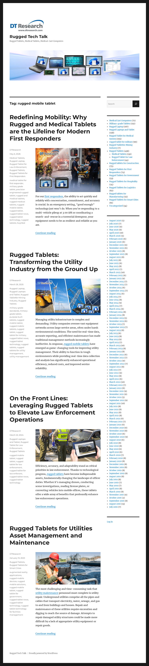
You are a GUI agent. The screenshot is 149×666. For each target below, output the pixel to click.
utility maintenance (47, 592)
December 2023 (116, 318)
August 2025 (115, 257)
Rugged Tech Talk (29, 36)
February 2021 (115, 421)
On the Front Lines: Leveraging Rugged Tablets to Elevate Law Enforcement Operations (52, 409)
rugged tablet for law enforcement (16, 464)
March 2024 (114, 309)
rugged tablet (16, 211)
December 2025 (116, 245)
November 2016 (116, 495)
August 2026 (115, 220)
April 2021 (114, 415)
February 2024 (116, 312)
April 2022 (114, 379)
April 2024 (114, 306)
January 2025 (115, 278)
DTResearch (15, 150)
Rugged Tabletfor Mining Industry (19, 297)
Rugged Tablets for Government (124, 175)
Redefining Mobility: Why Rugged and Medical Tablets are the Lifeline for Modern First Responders (53, 128)
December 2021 (116, 391)
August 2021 (115, 403)
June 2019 (113, 482)
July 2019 (113, 479)
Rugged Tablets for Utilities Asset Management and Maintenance (51, 535)
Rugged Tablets (17, 170)
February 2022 (116, 385)
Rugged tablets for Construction (124, 163)
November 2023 (116, 321)
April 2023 (114, 342)
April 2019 (114, 488)
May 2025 (113, 266)
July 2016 (113, 507)
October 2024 (115, 287)
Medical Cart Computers (120, 120)
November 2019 (116, 467)
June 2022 (114, 373)
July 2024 (113, 297)
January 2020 (115, 461)
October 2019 (115, 470)
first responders (54, 196)
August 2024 (115, 294)
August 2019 (115, 476)
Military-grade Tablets (119, 123)
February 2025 (116, 275)
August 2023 (115, 330)
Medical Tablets (17, 158)
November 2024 (116, 284)
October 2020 (115, 434)
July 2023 (113, 333)
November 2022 (116, 357)
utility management (19, 356)
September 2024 (116, 290)
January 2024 (115, 315)
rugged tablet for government (16, 593)
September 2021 (116, 400)
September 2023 (116, 327)
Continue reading (46, 232)
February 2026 (116, 239)
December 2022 (116, 354)
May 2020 (113, 449)
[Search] (135, 103)
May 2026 (113, 230)
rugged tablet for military (120, 142)
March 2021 (114, 418)
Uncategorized (116, 206)
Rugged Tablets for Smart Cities (123, 200)
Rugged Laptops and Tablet (121, 130)
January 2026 (115, 242)
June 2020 (114, 446)
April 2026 (114, 233)
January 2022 (115, 388)
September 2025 (116, 254)
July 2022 (113, 370)
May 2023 (113, 339)
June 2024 (114, 300)
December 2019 (116, 464)
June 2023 (113, 336)
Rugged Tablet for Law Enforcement (19, 445)
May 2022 (113, 376)
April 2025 (114, 269)
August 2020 (115, 440)
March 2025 (114, 272)
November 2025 (116, 248)
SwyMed (21, 223)
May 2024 (113, 303)
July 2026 (113, 223)
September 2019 (116, 473)
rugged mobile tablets (76, 343)
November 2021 (116, 394)
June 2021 (113, 409)
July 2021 (113, 406)
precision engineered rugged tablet (19, 192)
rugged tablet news (19, 214)
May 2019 (113, 485)
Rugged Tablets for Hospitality (123, 181)
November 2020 (116, 431)
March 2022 (114, 382)
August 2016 (115, 504)
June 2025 (114, 263)
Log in (110, 522)
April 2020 (114, 452)
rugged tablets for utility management (17, 350)
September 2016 (116, 501)
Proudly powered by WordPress (43, 653)
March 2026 (115, 236)
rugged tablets (55, 474)
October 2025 (115, 251)
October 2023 (115, 324)
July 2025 (113, 260)
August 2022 (115, 367)
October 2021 (115, 397)
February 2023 (116, 348)
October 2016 (115, 498)
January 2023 (115, 351)
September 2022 (116, 364)
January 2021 (115, 425)
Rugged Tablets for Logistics (122, 187)
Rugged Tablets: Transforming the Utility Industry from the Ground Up (54, 262)
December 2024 (116, 281)
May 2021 (113, 412)
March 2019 (114, 492)
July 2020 (113, 443)
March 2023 (114, 345)
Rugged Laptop (17, 161)
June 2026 (114, 227)
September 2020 (116, 437)
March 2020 (114, 455)
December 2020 (116, 428)
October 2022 (115, 361)
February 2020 (116, 458)
